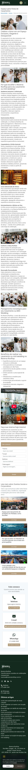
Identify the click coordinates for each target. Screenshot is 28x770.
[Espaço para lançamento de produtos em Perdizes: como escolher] (14, 503)
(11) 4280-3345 (15, 608)
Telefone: (5, 459)
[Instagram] (2, 681)
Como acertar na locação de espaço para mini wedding (13, 736)
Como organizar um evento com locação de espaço (13, 705)
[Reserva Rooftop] (7, 3)
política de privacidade (11, 762)
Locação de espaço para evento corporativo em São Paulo (10, 721)
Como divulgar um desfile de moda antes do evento (13, 709)
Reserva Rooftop (4, 13)
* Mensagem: (6, 464)
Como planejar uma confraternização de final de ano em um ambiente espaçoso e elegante (14, 567)
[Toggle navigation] (25, 2)
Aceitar (8, 766)
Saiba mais (19, 766)
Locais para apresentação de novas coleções (11, 701)
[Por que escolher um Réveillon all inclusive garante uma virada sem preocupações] (14, 530)
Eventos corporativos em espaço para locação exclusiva (12, 729)
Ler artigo (14, 520)
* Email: (4, 454)
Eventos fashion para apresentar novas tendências (13, 725)
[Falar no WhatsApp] (21, 2)
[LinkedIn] (8, 681)
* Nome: (4, 448)
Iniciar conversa (15, 645)
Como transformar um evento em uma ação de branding (12, 717)
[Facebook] (5, 681)
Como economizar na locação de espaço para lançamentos (13, 713)
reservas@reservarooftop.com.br (16, 626)
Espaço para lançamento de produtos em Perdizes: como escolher (11, 513)
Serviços (10, 13)
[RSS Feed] (11, 681)
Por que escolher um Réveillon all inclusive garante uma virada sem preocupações (13, 540)
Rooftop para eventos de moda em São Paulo (13, 732)
